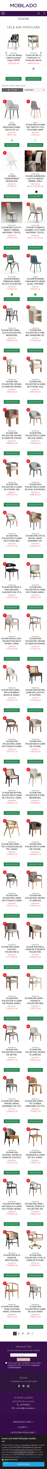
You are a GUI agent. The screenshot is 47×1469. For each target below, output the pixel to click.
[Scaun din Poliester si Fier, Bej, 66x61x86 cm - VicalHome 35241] (35, 315)
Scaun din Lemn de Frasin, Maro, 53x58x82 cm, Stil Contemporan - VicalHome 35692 (11, 1103)
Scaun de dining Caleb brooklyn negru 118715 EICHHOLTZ (13, 57)
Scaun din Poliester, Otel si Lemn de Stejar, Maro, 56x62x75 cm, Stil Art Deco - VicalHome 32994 (35, 1257)
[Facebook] (19, 1386)
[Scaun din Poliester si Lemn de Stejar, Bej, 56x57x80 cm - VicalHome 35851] (11, 520)
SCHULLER (35, 174)
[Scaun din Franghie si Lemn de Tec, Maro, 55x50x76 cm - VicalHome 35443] (35, 1137)
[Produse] (3, 14)
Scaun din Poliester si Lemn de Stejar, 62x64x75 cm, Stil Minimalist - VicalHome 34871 (35, 744)
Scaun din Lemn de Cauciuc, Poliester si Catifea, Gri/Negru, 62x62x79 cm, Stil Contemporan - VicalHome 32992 (11, 949)
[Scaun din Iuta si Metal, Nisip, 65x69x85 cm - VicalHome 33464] (35, 520)
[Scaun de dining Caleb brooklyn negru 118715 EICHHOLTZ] (13, 42)
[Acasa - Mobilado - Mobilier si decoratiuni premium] (23, 5)
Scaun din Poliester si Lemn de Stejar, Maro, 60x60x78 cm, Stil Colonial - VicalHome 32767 (35, 589)
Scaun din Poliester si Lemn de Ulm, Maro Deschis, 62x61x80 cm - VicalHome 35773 (35, 1309)
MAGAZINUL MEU (22, 1422)
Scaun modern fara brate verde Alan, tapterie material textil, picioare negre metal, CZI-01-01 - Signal (35, 281)
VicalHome (12, 328)
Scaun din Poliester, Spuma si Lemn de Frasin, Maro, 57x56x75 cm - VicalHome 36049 (35, 641)
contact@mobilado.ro (25, 1408)
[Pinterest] (23, 1386)
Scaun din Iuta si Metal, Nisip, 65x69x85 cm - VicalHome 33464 (35, 538)
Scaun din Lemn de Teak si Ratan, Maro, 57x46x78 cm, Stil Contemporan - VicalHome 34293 (11, 1309)
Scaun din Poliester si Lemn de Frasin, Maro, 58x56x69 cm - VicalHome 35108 (12, 1000)
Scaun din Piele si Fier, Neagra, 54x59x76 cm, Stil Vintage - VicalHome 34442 (12, 589)
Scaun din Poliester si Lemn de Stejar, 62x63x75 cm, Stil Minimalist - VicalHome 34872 (35, 846)
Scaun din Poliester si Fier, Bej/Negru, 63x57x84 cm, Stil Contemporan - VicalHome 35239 (35, 795)
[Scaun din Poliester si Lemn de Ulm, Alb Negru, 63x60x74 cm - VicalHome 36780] (35, 469)
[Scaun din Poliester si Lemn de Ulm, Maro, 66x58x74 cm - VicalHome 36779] (35, 418)
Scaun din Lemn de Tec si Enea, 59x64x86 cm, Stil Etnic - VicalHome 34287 (35, 1103)
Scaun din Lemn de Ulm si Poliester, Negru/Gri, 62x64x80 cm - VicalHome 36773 (11, 332)
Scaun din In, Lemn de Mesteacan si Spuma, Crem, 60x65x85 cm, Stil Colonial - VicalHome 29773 (11, 641)
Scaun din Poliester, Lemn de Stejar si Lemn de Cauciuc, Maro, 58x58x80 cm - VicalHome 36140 (12, 744)
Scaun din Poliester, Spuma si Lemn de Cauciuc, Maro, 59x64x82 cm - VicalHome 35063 (35, 1052)
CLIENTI (22, 1427)
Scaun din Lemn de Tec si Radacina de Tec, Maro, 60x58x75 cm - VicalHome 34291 (11, 846)
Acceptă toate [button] (23, 1464)
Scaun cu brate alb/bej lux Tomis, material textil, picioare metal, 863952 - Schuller (35, 230)
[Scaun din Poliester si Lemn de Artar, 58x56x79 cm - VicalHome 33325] (11, 1034)
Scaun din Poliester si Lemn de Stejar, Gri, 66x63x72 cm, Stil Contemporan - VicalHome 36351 (12, 487)
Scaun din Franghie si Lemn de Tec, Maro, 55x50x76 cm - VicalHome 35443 (35, 1155)
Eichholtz (13, 53)
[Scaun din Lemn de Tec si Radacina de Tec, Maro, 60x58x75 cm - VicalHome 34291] (11, 829)
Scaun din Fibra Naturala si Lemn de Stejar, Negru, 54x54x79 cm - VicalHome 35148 (12, 1206)
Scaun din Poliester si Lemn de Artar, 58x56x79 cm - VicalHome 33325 (12, 1052)
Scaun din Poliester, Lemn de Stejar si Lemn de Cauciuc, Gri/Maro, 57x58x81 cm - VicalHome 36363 (11, 898)
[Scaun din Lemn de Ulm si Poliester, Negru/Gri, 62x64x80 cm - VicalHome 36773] (11, 315)
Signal (35, 122)
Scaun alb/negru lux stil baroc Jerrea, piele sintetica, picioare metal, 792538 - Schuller (35, 178)
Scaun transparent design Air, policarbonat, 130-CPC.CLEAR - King (11, 178)
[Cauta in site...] (44, 13)
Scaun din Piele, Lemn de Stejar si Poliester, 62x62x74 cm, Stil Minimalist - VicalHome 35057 (35, 949)
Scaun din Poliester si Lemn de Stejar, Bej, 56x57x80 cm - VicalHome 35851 (12, 538)
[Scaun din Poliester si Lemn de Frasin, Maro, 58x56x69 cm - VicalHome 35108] (11, 983)
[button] (23, 1459)
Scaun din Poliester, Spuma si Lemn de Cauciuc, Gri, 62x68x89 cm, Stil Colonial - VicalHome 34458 (35, 898)
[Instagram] (28, 1386)
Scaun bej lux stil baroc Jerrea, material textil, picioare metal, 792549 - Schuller (11, 230)
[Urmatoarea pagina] (32, 1333)
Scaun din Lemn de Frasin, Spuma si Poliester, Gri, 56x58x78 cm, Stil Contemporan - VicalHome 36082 (35, 1206)
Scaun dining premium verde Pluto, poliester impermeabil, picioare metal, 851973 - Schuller (12, 281)
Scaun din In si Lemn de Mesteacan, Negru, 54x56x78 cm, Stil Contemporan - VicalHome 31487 (11, 1257)
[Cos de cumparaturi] (38, 13)
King (11, 174)
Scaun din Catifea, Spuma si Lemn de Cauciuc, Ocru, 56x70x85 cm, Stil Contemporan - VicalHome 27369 (12, 1155)
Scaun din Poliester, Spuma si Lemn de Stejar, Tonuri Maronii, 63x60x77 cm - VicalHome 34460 (12, 435)
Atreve (12, 122)
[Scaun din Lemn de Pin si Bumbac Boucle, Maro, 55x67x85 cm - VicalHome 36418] (11, 675)
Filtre (13, 90)
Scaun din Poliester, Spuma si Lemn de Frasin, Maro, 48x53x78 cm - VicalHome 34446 (12, 384)
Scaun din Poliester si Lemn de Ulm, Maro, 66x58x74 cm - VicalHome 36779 (35, 435)
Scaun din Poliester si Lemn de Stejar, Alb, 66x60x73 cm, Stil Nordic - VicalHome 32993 (35, 384)
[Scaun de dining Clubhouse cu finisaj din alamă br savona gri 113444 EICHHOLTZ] (33, 42)
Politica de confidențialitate (31, 1457)
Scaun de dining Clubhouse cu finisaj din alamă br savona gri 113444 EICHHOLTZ (33, 57)
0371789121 (25, 1405)
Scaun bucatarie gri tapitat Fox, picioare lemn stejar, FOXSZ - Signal (35, 127)
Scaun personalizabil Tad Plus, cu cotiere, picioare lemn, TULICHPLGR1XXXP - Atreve (12, 127)
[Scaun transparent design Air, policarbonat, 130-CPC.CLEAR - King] (11, 161)
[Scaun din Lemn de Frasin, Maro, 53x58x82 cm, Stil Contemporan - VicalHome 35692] (11, 1086)
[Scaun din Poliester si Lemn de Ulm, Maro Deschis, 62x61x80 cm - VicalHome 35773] (35, 1291)
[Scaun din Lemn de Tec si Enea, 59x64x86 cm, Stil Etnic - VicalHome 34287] (35, 1086)
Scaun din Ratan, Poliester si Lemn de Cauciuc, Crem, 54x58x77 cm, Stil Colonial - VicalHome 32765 (12, 795)
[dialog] (23, 1451)
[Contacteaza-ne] (32, 13)
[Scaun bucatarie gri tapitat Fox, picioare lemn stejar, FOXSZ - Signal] (35, 109)
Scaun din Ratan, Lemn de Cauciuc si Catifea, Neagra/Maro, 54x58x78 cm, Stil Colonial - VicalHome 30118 (35, 692)
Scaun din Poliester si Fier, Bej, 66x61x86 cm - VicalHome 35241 (35, 332)
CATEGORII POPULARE (22, 1432)
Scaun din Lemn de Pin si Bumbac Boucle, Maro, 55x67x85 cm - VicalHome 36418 (11, 692)
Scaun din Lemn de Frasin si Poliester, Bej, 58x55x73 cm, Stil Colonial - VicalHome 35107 (35, 1000)
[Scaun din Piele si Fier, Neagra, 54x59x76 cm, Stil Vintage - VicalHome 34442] (11, 572)
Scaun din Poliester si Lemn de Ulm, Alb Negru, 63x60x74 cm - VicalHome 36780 (35, 487)
